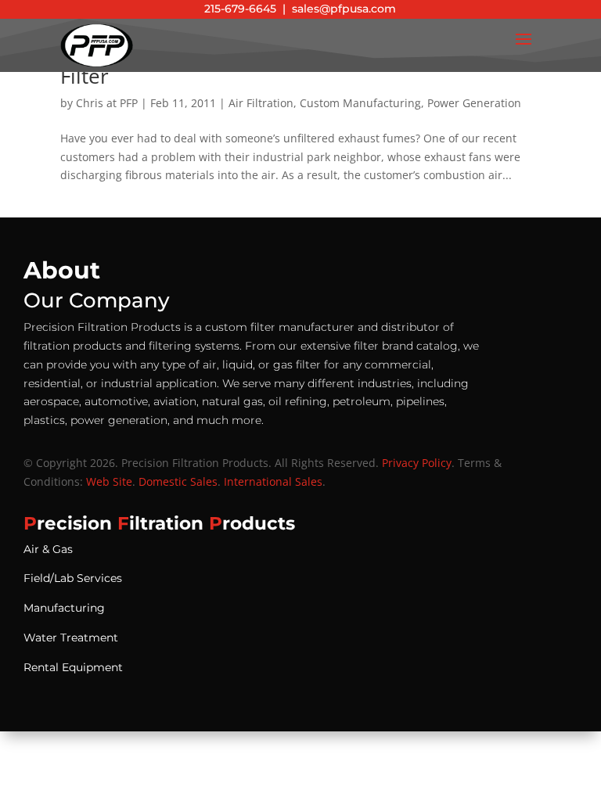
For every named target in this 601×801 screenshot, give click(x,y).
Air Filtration (261, 102)
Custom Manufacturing (360, 102)
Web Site (109, 481)
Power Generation (474, 102)
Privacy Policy (417, 462)
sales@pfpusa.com (344, 9)
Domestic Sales (178, 481)
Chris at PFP (107, 102)
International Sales (273, 481)
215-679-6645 (240, 9)
